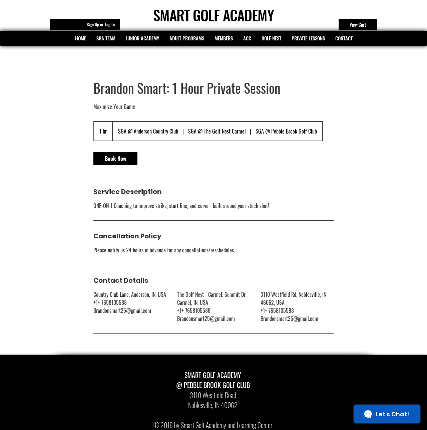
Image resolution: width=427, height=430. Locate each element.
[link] (115, 158)
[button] (80, 38)
